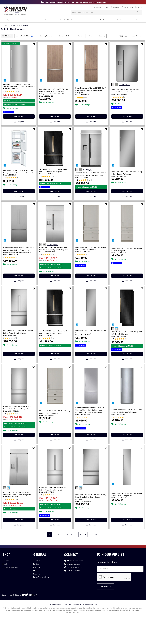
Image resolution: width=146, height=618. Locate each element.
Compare (20, 121)
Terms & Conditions (55, 604)
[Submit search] (137, 12)
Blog (34, 571)
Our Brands (45, 20)
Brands (5, 564)
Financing (119, 20)
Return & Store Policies (41, 577)
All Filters (8, 36)
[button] (95, 7)
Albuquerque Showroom (74, 561)
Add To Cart (19, 116)
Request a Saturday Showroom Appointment (90, 2)
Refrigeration (25, 25)
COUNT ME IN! (105, 586)
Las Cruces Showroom (74, 567)
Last (95, 534)
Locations (136, 20)
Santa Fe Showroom (73, 571)
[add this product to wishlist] (33, 44)
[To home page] (15, 10)
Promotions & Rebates (66, 20)
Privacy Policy (67, 604)
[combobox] (25, 36)
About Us (103, 20)
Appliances (10, 20)
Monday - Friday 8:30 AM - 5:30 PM (56, 2)
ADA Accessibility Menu (90, 604)
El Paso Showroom (73, 564)
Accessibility (77, 604)
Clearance (28, 20)
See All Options (124, 85)
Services (86, 20)
